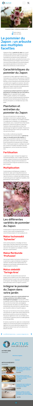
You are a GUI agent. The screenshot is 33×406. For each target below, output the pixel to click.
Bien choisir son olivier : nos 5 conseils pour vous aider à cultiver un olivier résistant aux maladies (23, 369)
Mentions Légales (17, 355)
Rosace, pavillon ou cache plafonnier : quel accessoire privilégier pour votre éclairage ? (24, 393)
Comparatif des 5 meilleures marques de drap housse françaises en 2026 (23, 385)
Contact (17, 360)
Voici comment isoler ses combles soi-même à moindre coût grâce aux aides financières (24, 377)
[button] (24, 3)
